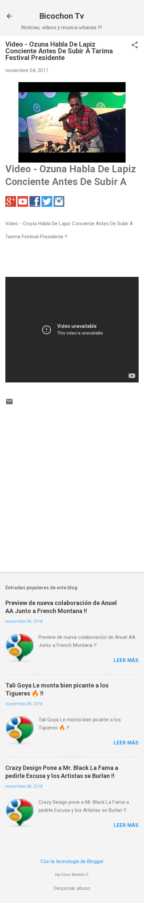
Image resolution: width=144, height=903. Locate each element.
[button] (135, 45)
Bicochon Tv (61, 16)
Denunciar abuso (72, 888)
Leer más (126, 660)
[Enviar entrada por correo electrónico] (9, 404)
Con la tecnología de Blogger (72, 861)
